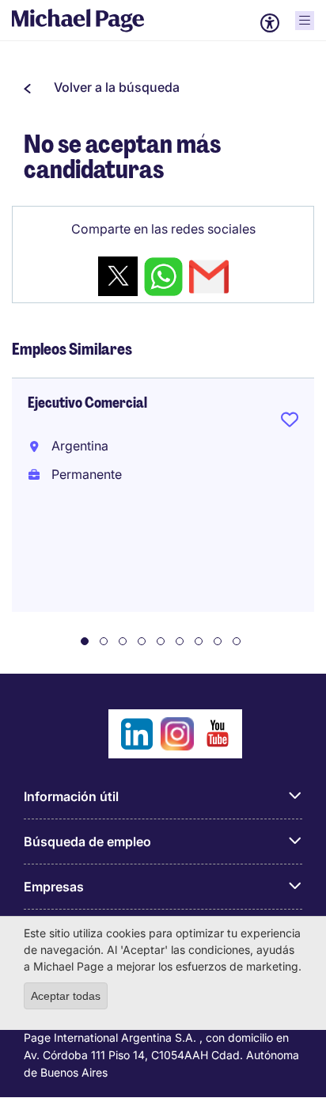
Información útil (71, 796)
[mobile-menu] (304, 20)
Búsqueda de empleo (87, 841)
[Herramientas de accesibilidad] (269, 22)
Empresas (54, 886)
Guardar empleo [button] (289, 422)
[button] (102, 87)
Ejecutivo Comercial (87, 402)
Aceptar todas (65, 996)
